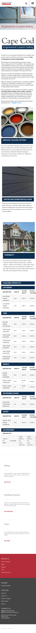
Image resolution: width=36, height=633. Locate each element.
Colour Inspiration (5, 561)
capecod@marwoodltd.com (11, 612)
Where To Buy (5, 601)
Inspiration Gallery (6, 585)
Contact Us (4, 596)
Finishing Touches (6, 572)
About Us (3, 593)
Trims (2, 569)
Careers (3, 604)
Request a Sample (6, 598)
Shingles (3, 567)
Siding (2, 564)
